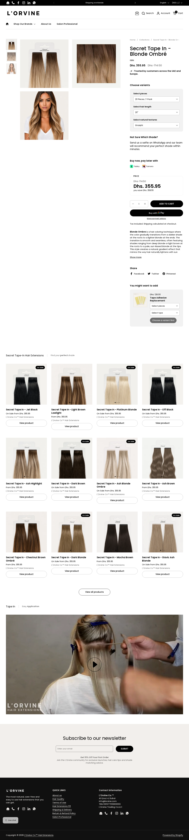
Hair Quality (58, 798)
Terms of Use (59, 802)
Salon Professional (61, 816)
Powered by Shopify (173, 835)
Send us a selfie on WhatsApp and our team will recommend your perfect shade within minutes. (156, 146)
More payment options (156, 218)
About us (57, 795)
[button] (148, 13)
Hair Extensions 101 (61, 806)
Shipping (148, 223)
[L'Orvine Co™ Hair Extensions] (23, 13)
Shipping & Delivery (62, 809)
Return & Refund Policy (64, 813)
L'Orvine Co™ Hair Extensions (38, 835)
